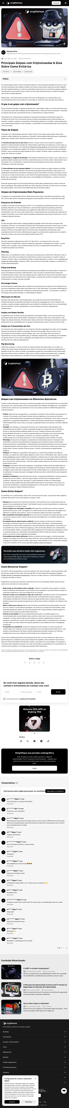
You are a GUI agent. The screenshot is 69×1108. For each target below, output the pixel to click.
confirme (12, 1102)
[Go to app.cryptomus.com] (14, 3)
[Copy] (48, 741)
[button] (34, 79)
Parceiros (28, 1102)
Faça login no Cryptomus (55, 791)
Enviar (58, 692)
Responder (10, 803)
